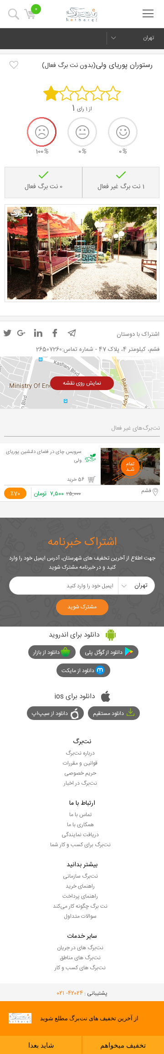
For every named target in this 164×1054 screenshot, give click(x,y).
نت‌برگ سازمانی (80, 876)
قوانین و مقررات (80, 763)
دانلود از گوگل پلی (104, 652)
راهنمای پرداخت (80, 896)
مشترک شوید (82, 607)
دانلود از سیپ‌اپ (50, 713)
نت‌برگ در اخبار (80, 783)
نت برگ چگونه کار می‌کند (80, 906)
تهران (148, 37)
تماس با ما (80, 814)
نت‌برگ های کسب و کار (80, 967)
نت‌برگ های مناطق (80, 957)
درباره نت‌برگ (80, 753)
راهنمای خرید (80, 886)
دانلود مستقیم (108, 713)
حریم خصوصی (80, 773)
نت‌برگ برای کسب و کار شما (80, 844)
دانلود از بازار (46, 652)
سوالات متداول (80, 916)
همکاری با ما (80, 824)
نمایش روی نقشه (82, 383)
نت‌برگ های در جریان (80, 947)
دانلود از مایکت (78, 670)
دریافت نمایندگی (80, 834)
